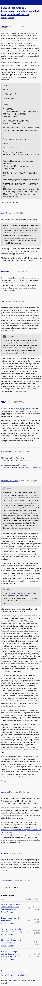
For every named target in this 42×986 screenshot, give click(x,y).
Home (3, 971)
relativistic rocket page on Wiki (20, 409)
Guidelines (21, 971)
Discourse (13, 980)
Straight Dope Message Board (11, 2)
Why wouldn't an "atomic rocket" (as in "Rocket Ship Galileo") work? (11, 906)
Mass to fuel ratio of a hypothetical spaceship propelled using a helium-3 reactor (20, 11)
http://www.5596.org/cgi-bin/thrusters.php (16, 460)
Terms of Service (7, 975)
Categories (11, 971)
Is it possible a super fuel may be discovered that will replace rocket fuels (11, 954)
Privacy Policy (20, 975)
